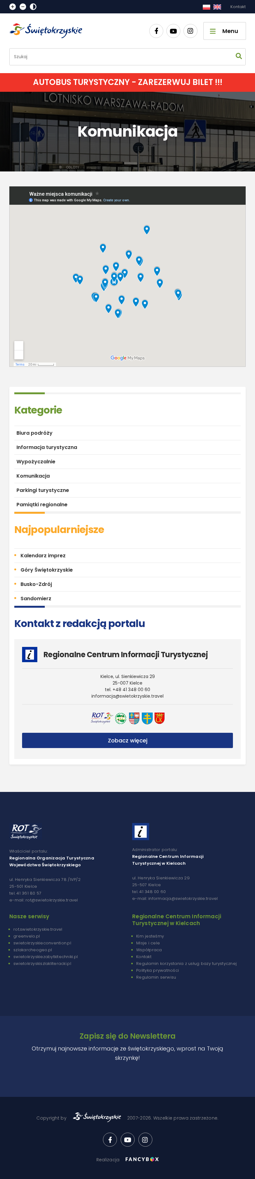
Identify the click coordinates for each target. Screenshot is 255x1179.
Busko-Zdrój (36, 584)
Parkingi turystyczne (42, 490)
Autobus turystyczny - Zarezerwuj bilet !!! (127, 82)
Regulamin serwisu (156, 977)
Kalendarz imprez (43, 555)
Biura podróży (34, 433)
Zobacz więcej (127, 740)
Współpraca (149, 950)
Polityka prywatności (157, 970)
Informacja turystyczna (46, 447)
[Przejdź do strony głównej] (48, 30)
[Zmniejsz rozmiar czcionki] (23, 6)
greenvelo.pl (26, 936)
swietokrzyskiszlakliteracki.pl (42, 963)
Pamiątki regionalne (41, 504)
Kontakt (238, 7)
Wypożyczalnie (35, 461)
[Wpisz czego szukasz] (238, 57)
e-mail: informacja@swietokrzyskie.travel (175, 898)
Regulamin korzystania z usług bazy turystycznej (186, 963)
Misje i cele (148, 943)
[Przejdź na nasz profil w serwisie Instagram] (190, 31)
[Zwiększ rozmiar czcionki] (12, 6)
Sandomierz (36, 598)
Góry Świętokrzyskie (47, 569)
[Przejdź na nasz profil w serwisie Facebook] (156, 31)
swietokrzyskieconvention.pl (42, 943)
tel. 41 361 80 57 (25, 893)
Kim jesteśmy (150, 936)
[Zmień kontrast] (33, 6)
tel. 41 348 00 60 (149, 892)
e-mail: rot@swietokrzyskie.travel (43, 900)
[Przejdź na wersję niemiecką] (217, 6)
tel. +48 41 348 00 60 (127, 689)
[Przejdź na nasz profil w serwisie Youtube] (173, 31)
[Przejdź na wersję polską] (206, 6)
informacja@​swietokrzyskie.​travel (127, 696)
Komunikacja (33, 476)
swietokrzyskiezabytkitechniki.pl (45, 957)
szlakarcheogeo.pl (32, 950)
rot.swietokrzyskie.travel (38, 929)
